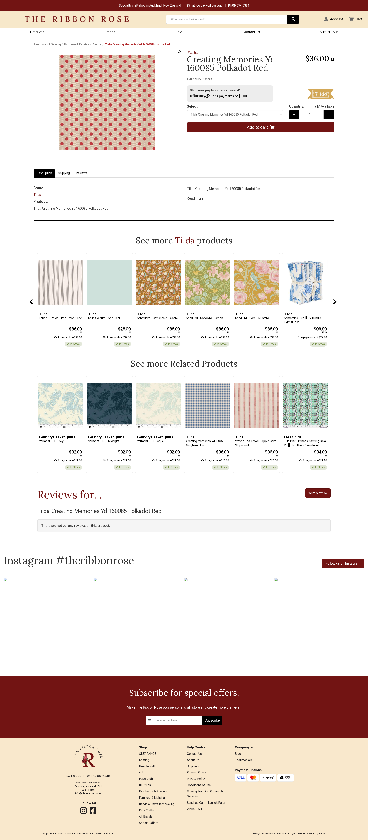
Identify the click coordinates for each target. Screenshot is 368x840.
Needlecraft (147, 766)
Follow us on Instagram (343, 563)
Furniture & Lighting (152, 798)
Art (141, 772)
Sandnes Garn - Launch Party (206, 803)
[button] (333, 19)
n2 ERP (322, 834)
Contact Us (251, 32)
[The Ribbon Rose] (76, 19)
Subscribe (212, 720)
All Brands (145, 816)
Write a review (317, 493)
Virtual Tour (329, 32)
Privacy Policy (196, 779)
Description (44, 173)
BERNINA (145, 785)
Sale (179, 32)
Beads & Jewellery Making (156, 804)
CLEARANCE (147, 753)
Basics (97, 44)
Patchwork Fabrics (76, 44)
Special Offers (148, 823)
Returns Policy (196, 772)
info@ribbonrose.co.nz (88, 793)
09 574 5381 (240, 5)
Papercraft (146, 779)
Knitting (144, 760)
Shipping (64, 173)
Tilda (192, 52)
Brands (109, 32)
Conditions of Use (199, 785)
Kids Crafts (146, 810)
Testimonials (243, 760)
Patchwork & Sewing (47, 44)
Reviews (81, 173)
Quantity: (311, 106)
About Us (193, 760)
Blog (238, 753)
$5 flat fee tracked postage (204, 5)
